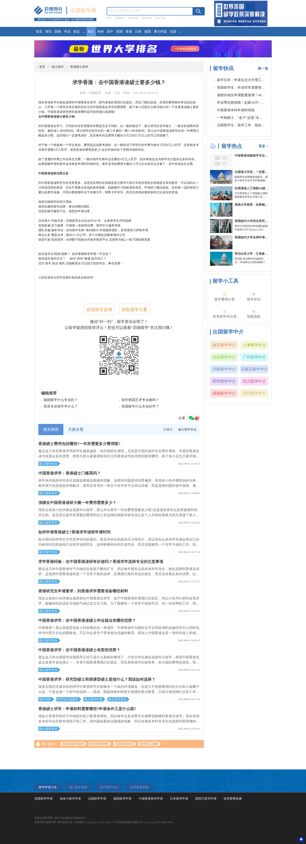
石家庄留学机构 (72, 744)
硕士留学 (58, 66)
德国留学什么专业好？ (61, 400)
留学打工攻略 (149, 744)
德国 (147, 31)
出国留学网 (83, 10)
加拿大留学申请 (70, 798)
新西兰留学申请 (205, 798)
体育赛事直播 (233, 798)
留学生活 (147, 18)
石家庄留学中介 (254, 369)
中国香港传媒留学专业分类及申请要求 (260, 155)
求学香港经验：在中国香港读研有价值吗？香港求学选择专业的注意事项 (100, 561)
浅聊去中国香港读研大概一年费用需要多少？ (77, 502)
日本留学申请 (179, 798)
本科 (100, 31)
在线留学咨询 (99, 309)
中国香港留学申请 (151, 798)
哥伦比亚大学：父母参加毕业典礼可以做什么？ (266, 253)
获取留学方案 (134, 309)
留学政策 (133, 18)
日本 (138, 31)
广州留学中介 (254, 357)
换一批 (263, 68)
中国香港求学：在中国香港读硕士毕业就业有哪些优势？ (87, 620)
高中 (110, 31)
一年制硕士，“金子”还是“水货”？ (242, 118)
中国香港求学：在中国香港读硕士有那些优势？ (79, 650)
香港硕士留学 (79, 66)
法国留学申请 (97, 798)
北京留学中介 (224, 357)
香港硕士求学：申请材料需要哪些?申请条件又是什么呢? (87, 709)
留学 (109, 18)
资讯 (48, 31)
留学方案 (160, 18)
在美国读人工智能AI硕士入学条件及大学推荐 (265, 188)
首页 (39, 31)
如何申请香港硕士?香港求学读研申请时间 (74, 532)
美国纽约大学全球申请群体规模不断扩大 (262, 237)
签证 (76, 31)
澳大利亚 (160, 31)
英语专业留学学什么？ (61, 406)
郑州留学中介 (224, 381)
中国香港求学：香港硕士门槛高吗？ (69, 473)
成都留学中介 (224, 393)
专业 (67, 31)
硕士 (91, 31)
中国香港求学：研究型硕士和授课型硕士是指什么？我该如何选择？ (96, 679)
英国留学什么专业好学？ (140, 406)
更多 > (263, 146)
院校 (58, 31)
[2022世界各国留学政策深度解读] (240, 26)
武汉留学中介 (254, 381)
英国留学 (120, 18)
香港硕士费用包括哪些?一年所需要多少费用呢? (79, 444)
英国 (119, 31)
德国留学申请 (122, 798)
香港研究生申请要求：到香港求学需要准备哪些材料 (83, 591)
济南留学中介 (224, 369)
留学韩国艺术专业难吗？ (140, 400)
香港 (129, 31)
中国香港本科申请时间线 (236, 110)
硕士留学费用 (99, 744)
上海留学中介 (254, 345)
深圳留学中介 (254, 393)
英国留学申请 (44, 798)
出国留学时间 (124, 744)
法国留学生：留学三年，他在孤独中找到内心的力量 (256, 125)
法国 (173, 31)
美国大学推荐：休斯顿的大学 (254, 204)
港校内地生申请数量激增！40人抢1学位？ (248, 95)
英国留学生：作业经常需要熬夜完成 (244, 87)
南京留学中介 (224, 345)
